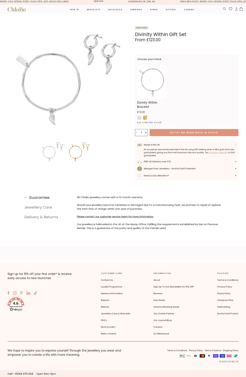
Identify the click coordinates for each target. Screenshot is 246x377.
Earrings (136, 9)
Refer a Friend (108, 333)
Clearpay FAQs (225, 300)
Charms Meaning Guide (166, 306)
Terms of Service (212, 350)
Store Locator (108, 327)
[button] (43, 305)
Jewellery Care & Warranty (115, 313)
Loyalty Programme (111, 286)
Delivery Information (112, 293)
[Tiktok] (35, 293)
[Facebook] (9, 293)
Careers (157, 327)
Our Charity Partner (163, 313)
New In (74, 9)
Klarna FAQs (223, 293)
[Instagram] (15, 293)
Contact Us (107, 280)
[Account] (236, 9)
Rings (154, 9)
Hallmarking (223, 306)
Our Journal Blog (162, 320)
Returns (105, 306)
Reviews (157, 293)
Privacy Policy (224, 286)
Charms (189, 9)
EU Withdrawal (161, 333)
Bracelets (93, 9)
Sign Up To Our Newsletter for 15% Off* (173, 286)
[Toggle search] (224, 9)
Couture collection (218, 152)
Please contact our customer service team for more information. (115, 216)
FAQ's (104, 320)
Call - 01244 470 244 (20, 373)
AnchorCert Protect (227, 313)
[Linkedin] (28, 293)
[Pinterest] (21, 293)
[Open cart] (241, 9)
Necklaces (115, 9)
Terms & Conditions (227, 280)
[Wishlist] (230, 9)
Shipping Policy (230, 350)
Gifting (171, 9)
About (156, 280)
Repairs (105, 300)
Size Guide (159, 300)
